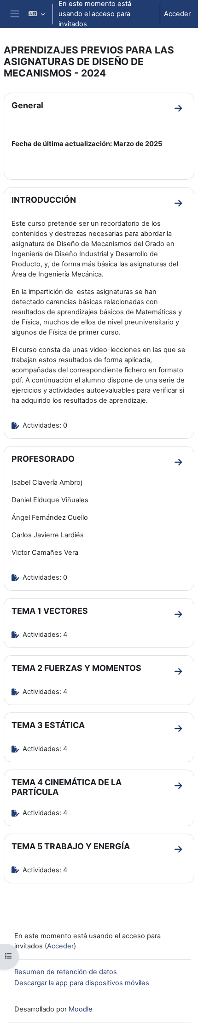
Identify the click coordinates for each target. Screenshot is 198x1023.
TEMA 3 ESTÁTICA (48, 725)
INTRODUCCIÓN (44, 200)
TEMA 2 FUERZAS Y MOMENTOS (76, 668)
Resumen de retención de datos (65, 972)
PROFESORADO (43, 459)
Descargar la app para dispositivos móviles (81, 983)
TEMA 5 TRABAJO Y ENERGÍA (71, 846)
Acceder (177, 14)
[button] (36, 14)
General (27, 105)
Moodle (81, 1009)
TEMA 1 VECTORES (50, 611)
